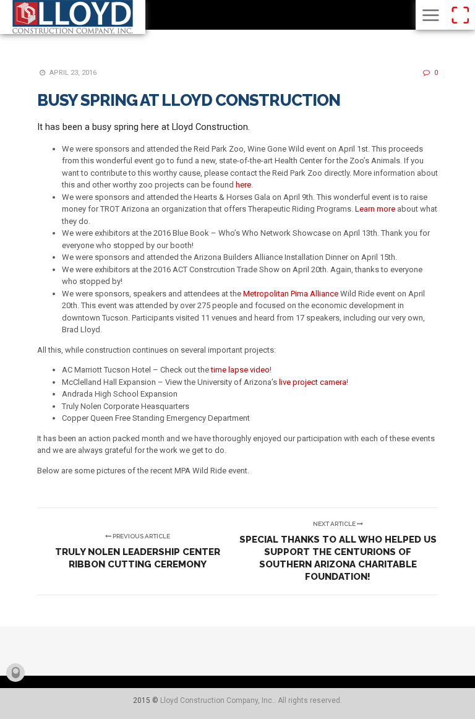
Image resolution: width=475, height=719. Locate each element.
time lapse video (240, 369)
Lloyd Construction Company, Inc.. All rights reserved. (251, 700)
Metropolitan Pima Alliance (290, 293)
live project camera (312, 382)
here (243, 184)
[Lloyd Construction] (72, 17)
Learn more (375, 208)
